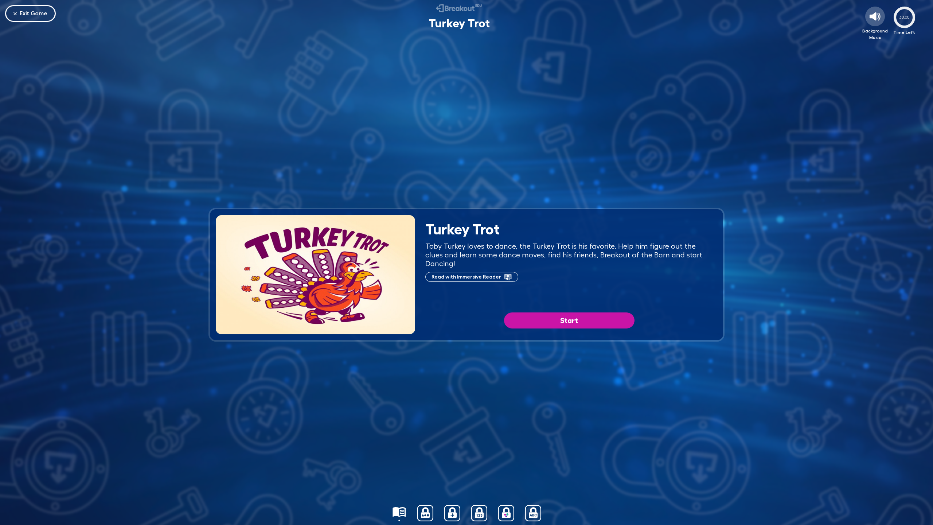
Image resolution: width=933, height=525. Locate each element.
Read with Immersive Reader (466, 276)
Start (569, 320)
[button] (399, 513)
